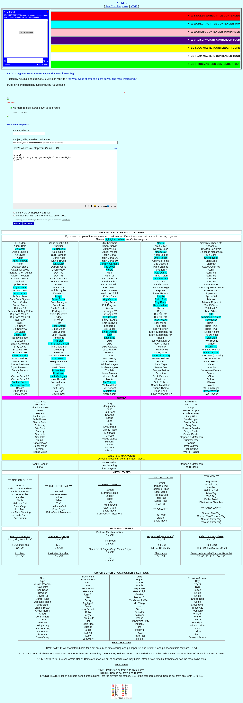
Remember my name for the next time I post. (41, 215)
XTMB (134, 6)
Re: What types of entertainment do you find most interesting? (101, 79)
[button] (86, 206)
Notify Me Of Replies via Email (33, 212)
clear (115, 148)
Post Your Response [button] (116, 6)
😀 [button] (95, 206)
